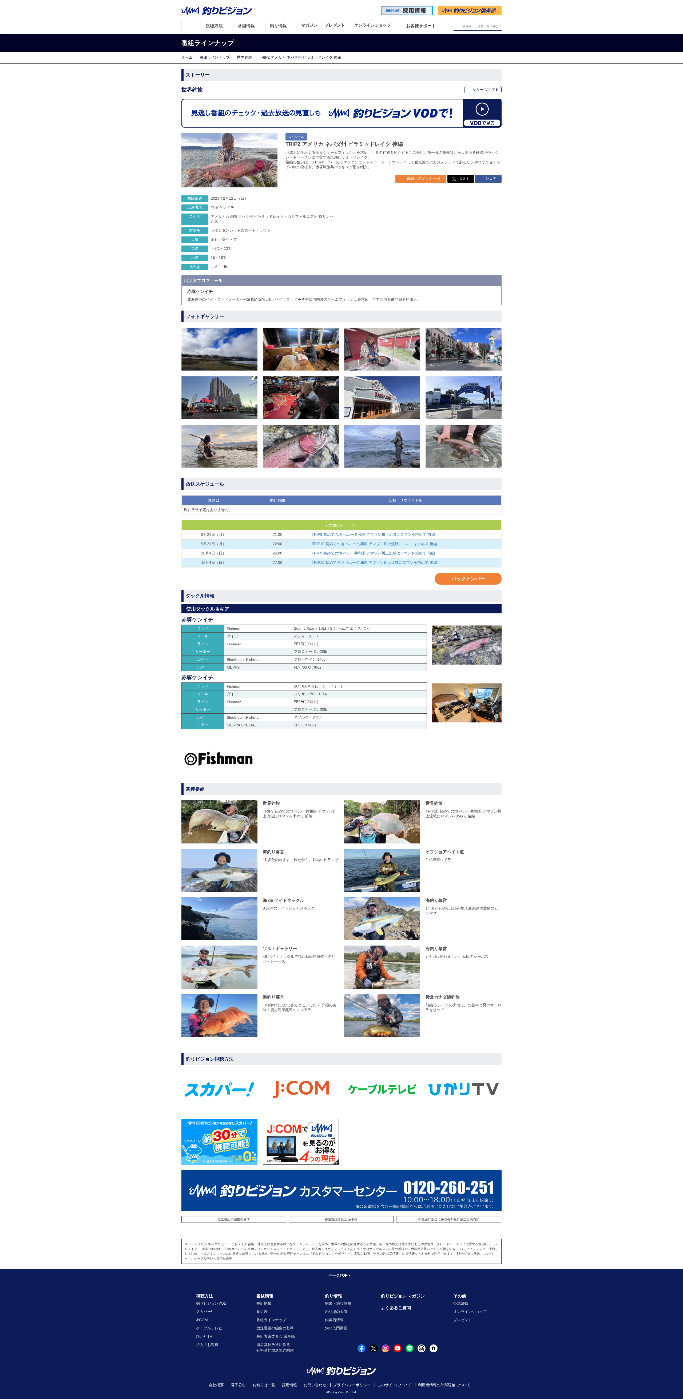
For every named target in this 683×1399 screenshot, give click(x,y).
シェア (490, 178)
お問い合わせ (315, 1385)
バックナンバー (468, 578)
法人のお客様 (207, 1344)
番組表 (262, 1311)
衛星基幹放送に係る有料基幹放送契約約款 (448, 1219)
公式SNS (460, 1303)
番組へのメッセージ (423, 178)
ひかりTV (204, 1336)
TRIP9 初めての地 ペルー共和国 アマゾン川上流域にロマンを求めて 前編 (373, 534)
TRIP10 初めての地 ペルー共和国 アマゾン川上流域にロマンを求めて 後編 (374, 544)
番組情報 (264, 1296)
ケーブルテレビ (209, 1328)
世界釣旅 (244, 57)
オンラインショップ (470, 1311)
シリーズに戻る (485, 89)
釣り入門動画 (336, 1328)
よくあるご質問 (396, 1307)
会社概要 (216, 1385)
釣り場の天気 (336, 1311)
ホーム (187, 57)
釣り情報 (333, 1296)
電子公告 (238, 1385)
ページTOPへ (339, 1275)
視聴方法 (204, 1296)
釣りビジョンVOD (211, 1303)
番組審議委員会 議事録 (341, 1219)
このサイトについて (394, 1385)
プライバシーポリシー (352, 1385)
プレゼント (462, 1320)
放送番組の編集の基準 (234, 1219)
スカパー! (204, 1311)
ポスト (464, 178)
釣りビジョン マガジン (403, 1296)
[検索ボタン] (458, 26)
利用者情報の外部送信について (444, 1385)
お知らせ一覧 (264, 1385)
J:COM (202, 1320)
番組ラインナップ (215, 57)
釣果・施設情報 (338, 1303)
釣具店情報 (334, 1320)
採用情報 (289, 1385)
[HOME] (191, 25)
